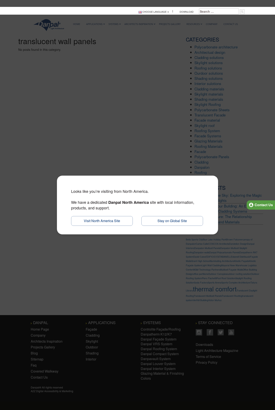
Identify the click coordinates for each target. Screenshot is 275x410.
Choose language (154, 11)
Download (186, 11)
